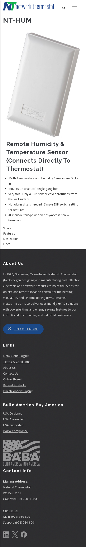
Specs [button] (7, 228)
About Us (9, 368)
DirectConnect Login (17, 391)
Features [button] (9, 233)
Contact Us (10, 373)
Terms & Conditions (16, 362)
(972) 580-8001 (21, 517)
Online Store (11, 379)
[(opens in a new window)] (6, 534)
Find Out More (26, 329)
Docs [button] (6, 244)
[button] (43, 84)
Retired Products (14, 385)
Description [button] (11, 239)
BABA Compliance (15, 431)
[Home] (28, 6)
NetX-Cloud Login (15, 356)
